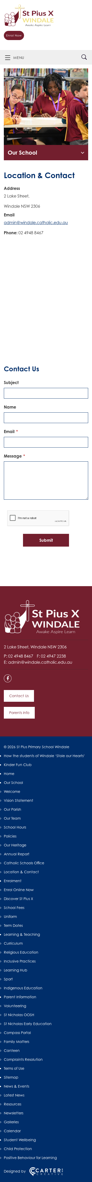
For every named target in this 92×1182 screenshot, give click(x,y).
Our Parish (12, 809)
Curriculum (13, 943)
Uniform (10, 916)
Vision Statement (18, 800)
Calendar (12, 1131)
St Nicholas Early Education (28, 1023)
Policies (10, 836)
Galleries (11, 1122)
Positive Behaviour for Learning (30, 1157)
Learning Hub (15, 970)
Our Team (12, 818)
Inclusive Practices (20, 961)
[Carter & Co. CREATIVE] (46, 1175)
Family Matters (16, 1041)
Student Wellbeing (20, 1140)
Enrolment (12, 881)
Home (9, 773)
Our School (22, 152)
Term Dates (13, 925)
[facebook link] (9, 678)
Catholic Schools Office (24, 863)
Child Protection (18, 1149)
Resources (12, 1104)
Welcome (12, 791)
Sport (8, 979)
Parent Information (20, 997)
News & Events (16, 1086)
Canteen (12, 1050)
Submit (46, 540)
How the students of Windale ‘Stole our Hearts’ (45, 756)
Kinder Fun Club (18, 764)
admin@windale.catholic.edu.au (36, 222)
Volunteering (15, 1006)
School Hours (15, 827)
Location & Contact (21, 872)
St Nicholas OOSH (19, 1015)
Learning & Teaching (22, 934)
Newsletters (13, 1113)
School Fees (14, 907)
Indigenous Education (23, 988)
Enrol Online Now (19, 890)
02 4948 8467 (21, 656)
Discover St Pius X (18, 898)
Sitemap (11, 1077)
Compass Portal (17, 1032)
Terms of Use (14, 1068)
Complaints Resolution (23, 1059)
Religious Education (21, 952)
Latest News (14, 1095)
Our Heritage (15, 845)
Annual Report (16, 854)
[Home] (42, 632)
